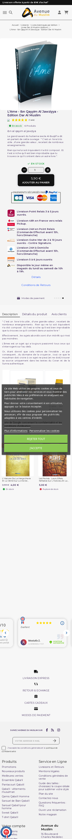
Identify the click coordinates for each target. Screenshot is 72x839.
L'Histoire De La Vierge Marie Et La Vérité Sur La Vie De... (16, 479)
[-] (24, 170)
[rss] (53, 730)
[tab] (10, 314)
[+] (48, 170)
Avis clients (59, 314)
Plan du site (46, 793)
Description (10, 314)
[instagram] (59, 730)
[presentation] (58, 102)
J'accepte (36, 448)
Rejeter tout (36, 439)
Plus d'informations (16, 430)
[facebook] (46, 730)
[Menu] (4, 12)
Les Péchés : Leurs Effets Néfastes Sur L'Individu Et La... (54, 479)
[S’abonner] (54, 740)
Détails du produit (34, 314)
